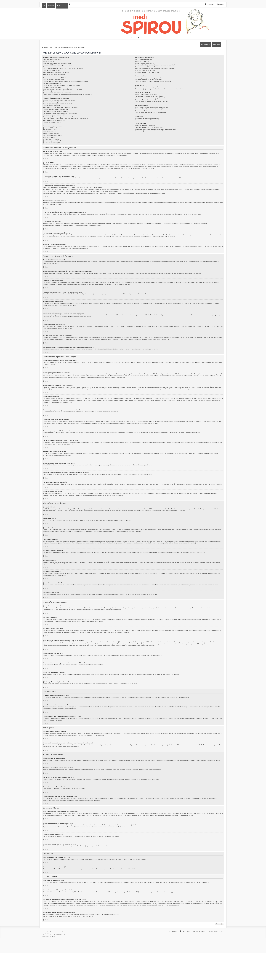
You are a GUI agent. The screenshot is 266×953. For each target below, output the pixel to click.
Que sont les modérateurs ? (142, 61)
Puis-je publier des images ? (51, 133)
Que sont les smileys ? (49, 131)
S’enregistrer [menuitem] (210, 4)
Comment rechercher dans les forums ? (146, 94)
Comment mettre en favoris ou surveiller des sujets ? (149, 109)
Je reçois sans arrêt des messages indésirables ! (148, 79)
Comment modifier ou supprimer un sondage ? (56, 109)
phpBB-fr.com (50, 932)
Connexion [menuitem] (221, 4)
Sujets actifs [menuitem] (216, 44)
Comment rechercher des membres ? (145, 100)
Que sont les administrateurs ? (143, 59)
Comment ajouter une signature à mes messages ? (57, 104)
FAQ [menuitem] (44, 6)
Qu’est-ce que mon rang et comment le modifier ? (57, 93)
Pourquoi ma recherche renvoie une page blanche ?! (150, 98)
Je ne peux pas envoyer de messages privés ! (148, 78)
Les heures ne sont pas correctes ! (52, 83)
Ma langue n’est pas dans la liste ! (52, 87)
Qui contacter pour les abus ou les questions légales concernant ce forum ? (156, 129)
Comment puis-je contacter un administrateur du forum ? (150, 131)
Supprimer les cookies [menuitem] (199, 931)
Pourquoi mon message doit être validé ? (54, 120)
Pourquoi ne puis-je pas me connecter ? (54, 67)
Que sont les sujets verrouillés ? (52, 141)
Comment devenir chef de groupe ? (145, 67)
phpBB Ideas (128, 892)
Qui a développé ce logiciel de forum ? (145, 125)
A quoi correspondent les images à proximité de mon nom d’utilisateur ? (63, 89)
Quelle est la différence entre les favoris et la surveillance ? (151, 107)
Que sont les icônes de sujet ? (51, 143)
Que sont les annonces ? (50, 137)
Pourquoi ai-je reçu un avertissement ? (54, 115)
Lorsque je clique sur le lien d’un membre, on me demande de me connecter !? (67, 94)
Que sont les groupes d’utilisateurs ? (145, 63)
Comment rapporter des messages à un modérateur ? (58, 117)
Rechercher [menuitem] (51, 6)
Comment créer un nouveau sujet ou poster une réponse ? (59, 100)
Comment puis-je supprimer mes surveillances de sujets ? (151, 112)
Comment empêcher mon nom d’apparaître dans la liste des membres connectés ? (66, 81)
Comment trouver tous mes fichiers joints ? (147, 120)
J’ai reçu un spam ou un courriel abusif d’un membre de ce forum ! (153, 81)
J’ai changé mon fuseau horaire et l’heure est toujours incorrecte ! (61, 85)
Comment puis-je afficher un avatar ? (53, 91)
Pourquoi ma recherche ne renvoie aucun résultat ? (149, 96)
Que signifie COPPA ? (49, 61)
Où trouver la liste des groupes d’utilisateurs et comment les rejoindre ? (155, 65)
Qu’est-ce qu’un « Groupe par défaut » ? (146, 70)
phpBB (73, 305)
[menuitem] (62, 6)
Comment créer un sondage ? (51, 105)
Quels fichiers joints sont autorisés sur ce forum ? (148, 118)
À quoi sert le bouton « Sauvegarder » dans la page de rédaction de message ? (65, 119)
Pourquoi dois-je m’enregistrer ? (52, 59)
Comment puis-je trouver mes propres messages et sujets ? (151, 101)
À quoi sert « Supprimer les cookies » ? (54, 74)
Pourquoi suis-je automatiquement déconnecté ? (56, 72)
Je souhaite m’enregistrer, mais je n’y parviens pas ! (57, 63)
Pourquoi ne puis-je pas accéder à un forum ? (56, 111)
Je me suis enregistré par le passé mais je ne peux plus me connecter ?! (63, 69)
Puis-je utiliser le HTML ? (50, 129)
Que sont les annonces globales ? (52, 135)
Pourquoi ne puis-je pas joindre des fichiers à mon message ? (60, 113)
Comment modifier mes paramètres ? (53, 79)
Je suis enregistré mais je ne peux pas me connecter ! (58, 65)
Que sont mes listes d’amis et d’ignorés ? (146, 87)
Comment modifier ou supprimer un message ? (56, 102)
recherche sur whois (149, 901)
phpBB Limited (88, 882)
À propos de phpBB (194, 882)
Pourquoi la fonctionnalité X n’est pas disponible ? (149, 127)
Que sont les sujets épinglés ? (51, 139)
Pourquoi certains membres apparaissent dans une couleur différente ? (155, 69)
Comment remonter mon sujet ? (52, 122)
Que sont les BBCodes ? (50, 128)
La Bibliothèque (205, 44)
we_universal (47, 934)
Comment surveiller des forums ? (144, 111)
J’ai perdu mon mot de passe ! (51, 70)
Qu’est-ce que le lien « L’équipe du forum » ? (147, 72)
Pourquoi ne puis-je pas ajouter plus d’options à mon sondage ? (61, 107)
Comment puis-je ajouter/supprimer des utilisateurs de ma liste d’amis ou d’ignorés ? (158, 89)
